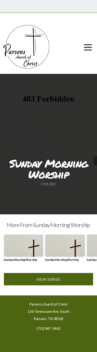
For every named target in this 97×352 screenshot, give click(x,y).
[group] (23, 249)
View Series (48, 279)
